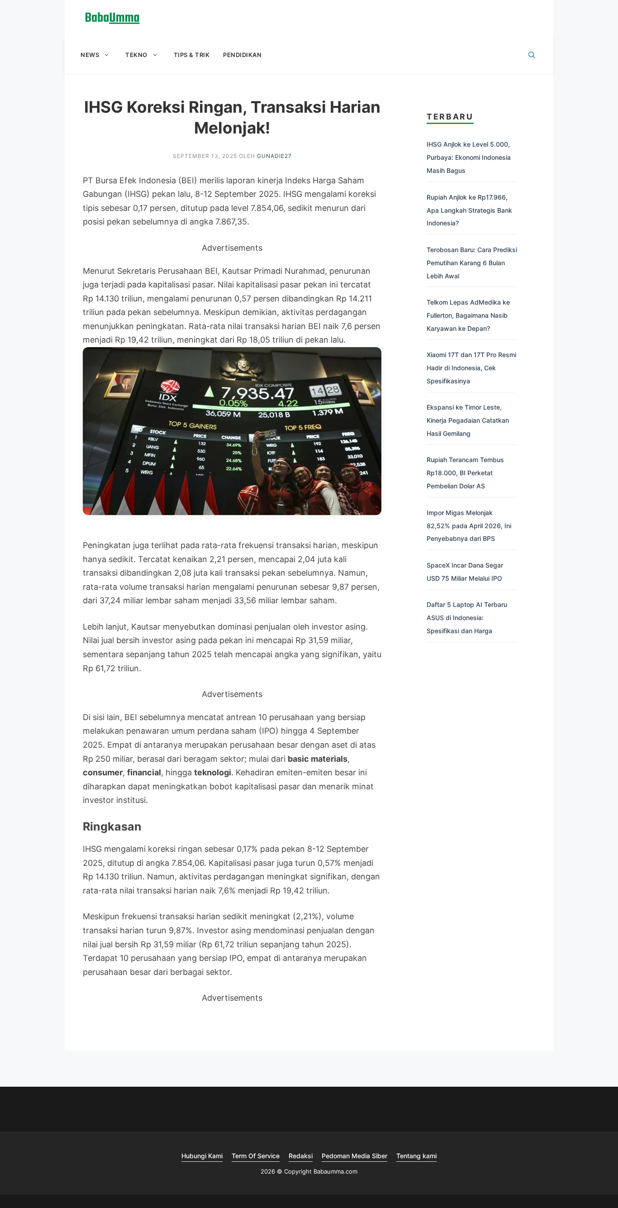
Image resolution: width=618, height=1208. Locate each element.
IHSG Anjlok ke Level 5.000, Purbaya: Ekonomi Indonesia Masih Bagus (469, 157)
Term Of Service (256, 1156)
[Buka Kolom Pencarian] (531, 55)
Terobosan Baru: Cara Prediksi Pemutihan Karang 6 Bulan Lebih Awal (472, 263)
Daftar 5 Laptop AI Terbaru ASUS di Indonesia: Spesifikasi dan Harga (467, 618)
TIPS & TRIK (192, 54)
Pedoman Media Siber (354, 1156)
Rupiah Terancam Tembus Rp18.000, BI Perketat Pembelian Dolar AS (465, 473)
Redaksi (301, 1156)
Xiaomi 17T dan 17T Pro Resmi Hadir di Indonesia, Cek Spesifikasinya (471, 368)
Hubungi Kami (202, 1156)
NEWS (90, 54)
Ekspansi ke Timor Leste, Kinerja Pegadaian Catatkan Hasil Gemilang (468, 420)
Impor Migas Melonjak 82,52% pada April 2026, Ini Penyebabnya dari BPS (469, 526)
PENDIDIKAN (242, 54)
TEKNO (136, 54)
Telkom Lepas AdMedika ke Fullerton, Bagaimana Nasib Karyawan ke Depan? (468, 315)
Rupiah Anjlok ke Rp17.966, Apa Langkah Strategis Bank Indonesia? (469, 210)
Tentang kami (416, 1156)
